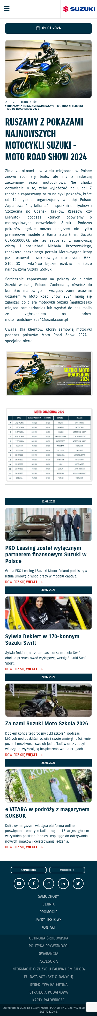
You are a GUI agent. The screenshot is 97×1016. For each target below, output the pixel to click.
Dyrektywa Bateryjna (49, 984)
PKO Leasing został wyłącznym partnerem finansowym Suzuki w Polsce (46, 555)
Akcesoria (49, 961)
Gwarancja (48, 953)
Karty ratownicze (48, 1000)
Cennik (48, 904)
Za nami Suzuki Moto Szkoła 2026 (46, 723)
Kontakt (48, 927)
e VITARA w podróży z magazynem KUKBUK (47, 813)
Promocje (48, 912)
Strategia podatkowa (48, 992)
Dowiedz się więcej (21, 582)
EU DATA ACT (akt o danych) (48, 977)
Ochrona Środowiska (48, 938)
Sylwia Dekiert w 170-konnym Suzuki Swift (42, 640)
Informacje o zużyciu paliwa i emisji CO (48, 969)
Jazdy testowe (48, 919)
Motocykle (67, 870)
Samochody (28, 870)
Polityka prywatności (49, 946)
